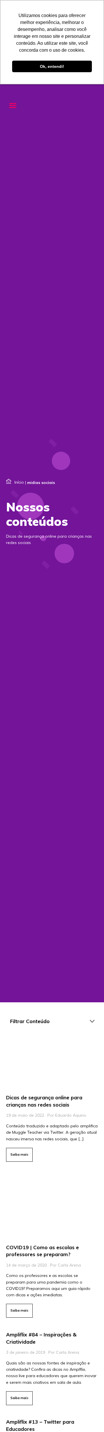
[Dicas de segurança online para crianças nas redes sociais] (52, 1101)
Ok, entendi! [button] (52, 66)
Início (19, 482)
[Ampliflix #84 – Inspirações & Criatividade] (52, 1367)
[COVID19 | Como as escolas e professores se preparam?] (52, 1245)
